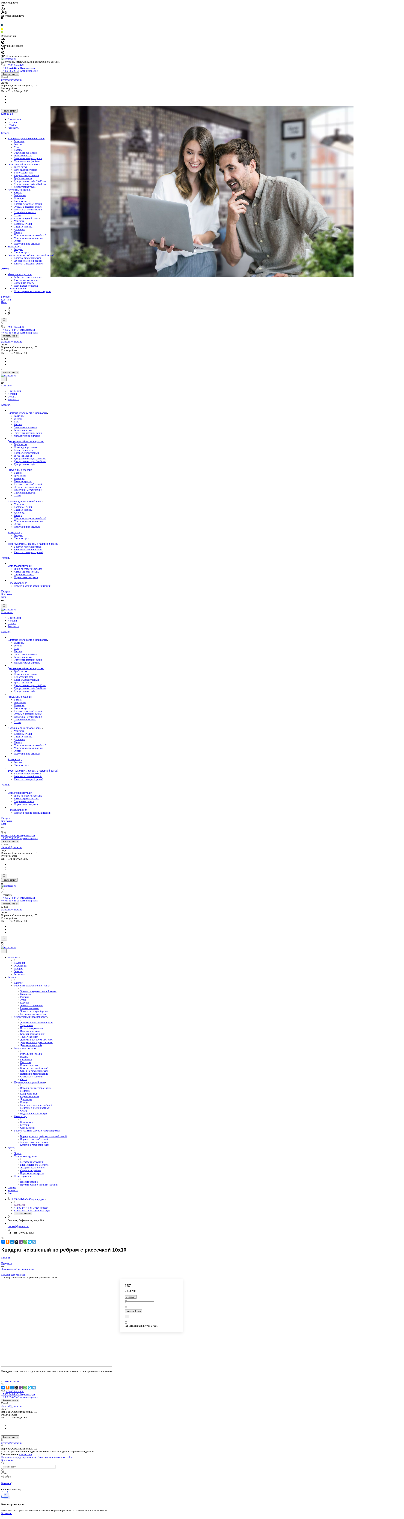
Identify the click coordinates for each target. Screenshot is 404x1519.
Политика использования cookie (55, 1457)
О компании (14, 119)
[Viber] (9, 307)
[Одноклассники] (7, 1242)
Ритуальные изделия (19, 189)
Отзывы (12, 125)
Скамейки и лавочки (25, 212)
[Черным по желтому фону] (2, 29)
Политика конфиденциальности (18, 1457)
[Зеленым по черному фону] (2, 33)
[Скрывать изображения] (2, 43)
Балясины (19, 141)
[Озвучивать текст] (3, 49)
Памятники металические (28, 209)
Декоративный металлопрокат (24, 164)
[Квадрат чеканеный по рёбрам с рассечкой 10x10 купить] (56, 1360)
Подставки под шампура (27, 243)
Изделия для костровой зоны (23, 218)
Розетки (18, 144)
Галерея (6, 296)
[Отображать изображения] (3, 39)
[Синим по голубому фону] (2, 26)
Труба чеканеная (23, 178)
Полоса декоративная (25, 169)
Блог (4, 302)
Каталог (5, 133)
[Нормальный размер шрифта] (3, 8)
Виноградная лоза (23, 172)
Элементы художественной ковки (26, 138)
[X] (16, 1242)
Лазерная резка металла (26, 280)
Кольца (18, 232)
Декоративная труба (25, 186)
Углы (16, 147)
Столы (17, 215)
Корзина (6, 1483)
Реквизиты (13, 127)
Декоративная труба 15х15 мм (30, 181)
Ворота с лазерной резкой (28, 258)
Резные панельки (23, 155)
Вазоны (18, 192)
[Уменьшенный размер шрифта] (2, 5)
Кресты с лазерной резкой (28, 204)
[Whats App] (9, 313)
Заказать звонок (10, 74)
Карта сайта (7, 1460)
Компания (7, 113)
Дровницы (19, 229)
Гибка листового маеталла (28, 277)
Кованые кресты (23, 201)
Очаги (17, 241)
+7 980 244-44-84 (15, 65)
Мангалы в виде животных (28, 238)
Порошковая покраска (26, 285)
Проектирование (17, 288)
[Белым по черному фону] (2, 22)
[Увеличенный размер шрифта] (4, 13)
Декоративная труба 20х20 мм (30, 184)
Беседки (18, 249)
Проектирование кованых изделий (32, 291)
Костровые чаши (23, 223)
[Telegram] (34, 1242)
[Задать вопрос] (127, 1316)
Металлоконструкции (20, 274)
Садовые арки (21, 252)
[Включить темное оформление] (4, 379)
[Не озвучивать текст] (2, 53)
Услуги (5, 269)
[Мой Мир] (12, 1242)
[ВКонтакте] (3, 1242)
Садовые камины (23, 226)
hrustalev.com (25, 1454)
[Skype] (30, 1242)
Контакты (6, 299)
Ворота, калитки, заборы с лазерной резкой (31, 255)
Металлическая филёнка (27, 161)
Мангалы (19, 221)
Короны (18, 150)
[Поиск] (4, 320)
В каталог (6, 1513)
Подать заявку (9, 111)
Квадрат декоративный (26, 175)
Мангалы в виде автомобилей (30, 235)
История (12, 122)
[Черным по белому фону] (2, 19)
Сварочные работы (24, 283)
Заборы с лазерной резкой (28, 260)
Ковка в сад (14, 246)
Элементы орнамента (25, 152)
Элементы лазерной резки (28, 158)
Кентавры (19, 198)
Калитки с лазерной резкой (28, 263)
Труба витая (20, 167)
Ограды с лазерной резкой (28, 206)
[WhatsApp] (25, 1242)
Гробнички (20, 195)
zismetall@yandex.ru (11, 80)
